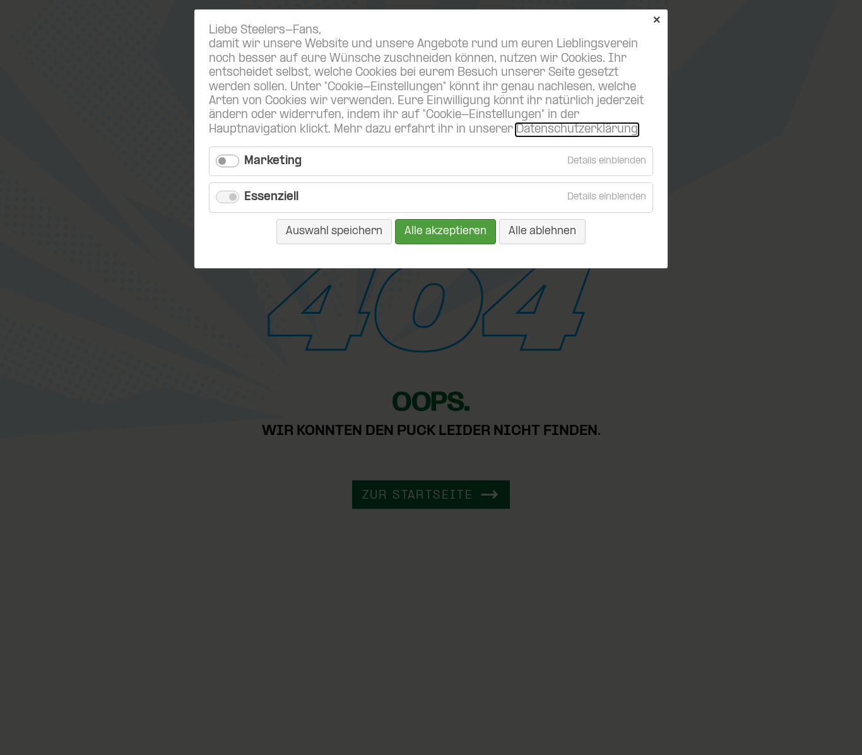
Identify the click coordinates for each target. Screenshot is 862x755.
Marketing (273, 161)
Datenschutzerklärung (577, 130)
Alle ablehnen (542, 231)
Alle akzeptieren (445, 231)
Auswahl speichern (334, 231)
